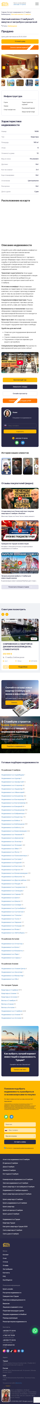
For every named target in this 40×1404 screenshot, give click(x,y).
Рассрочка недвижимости (12, 1293)
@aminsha (19, 1383)
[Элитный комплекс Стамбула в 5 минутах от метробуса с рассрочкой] (10, 83)
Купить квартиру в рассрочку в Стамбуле (17, 1194)
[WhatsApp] (35, 1331)
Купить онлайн (8, 1289)
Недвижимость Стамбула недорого (15, 1190)
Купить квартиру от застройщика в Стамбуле (18, 1187)
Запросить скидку (20, 387)
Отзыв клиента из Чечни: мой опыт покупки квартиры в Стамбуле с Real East (17, 512)
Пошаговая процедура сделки (13, 1311)
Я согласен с (20, 1148)
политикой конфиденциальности (23, 1148)
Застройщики (7, 1269)
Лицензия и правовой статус (13, 1307)
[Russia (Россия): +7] (6, 425)
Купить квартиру (8, 1206)
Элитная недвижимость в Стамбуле (15, 1183)
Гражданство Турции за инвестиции (15, 544)
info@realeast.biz (9, 1345)
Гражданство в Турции (11, 1296)
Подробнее (22, 667)
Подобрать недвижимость (16, 746)
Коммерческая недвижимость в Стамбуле (18, 1179)
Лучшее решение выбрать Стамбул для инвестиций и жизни (16, 577)
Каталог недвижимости (15, 12)
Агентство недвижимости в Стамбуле (16, 1159)
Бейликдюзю (5, 14)
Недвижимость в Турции (11, 1219)
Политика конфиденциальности (14, 1300)
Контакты (6, 1273)
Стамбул (27, 12)
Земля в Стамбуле (9, 1170)
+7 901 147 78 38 (9, 1335)
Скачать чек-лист (20, 1070)
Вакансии (6, 1303)
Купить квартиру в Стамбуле (13, 1199)
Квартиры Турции (9, 1223)
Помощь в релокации (10, 1318)
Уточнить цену (20, 41)
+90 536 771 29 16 (19, 4)
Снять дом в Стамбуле (11, 1234)
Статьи (5, 1262)
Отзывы (5, 1265)
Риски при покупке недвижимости (15, 1322)
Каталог (6, 1255)
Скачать (14, 702)
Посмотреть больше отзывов (18, 587)
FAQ (4, 1276)
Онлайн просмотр (20, 393)
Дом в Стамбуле (8, 1167)
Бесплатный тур (20, 380)
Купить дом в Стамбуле (11, 1214)
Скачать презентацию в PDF (20, 47)
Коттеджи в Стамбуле (10, 1174)
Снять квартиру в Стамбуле (12, 1230)
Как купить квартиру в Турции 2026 (15, 1226)
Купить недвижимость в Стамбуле (15, 1203)
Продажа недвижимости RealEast (15, 1314)
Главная (3, 12)
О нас (5, 1258)
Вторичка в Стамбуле (10, 1163)
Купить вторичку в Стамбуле (13, 1210)
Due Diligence (7, 1280)
